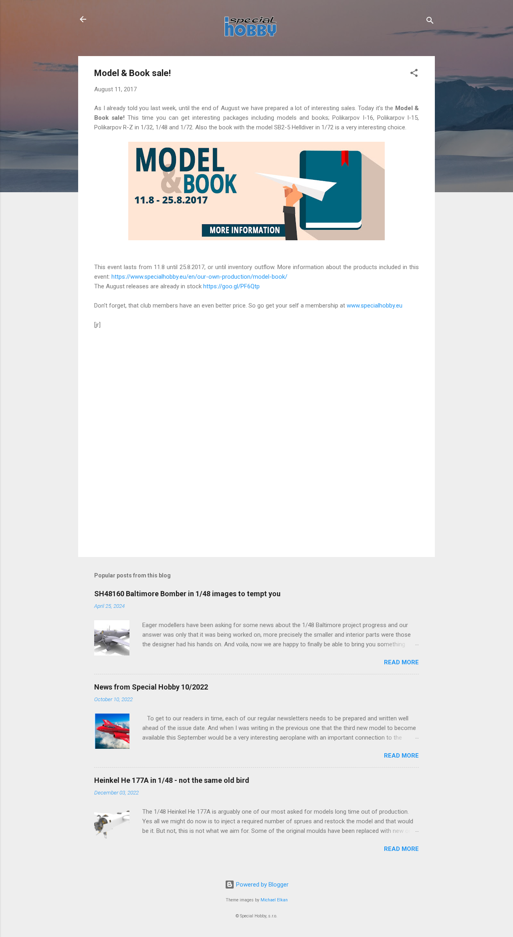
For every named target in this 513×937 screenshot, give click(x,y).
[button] (414, 74)
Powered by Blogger (261, 884)
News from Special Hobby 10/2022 (151, 687)
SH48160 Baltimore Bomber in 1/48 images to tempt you (187, 593)
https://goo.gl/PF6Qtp (231, 286)
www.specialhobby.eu (374, 305)
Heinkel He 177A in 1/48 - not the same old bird (171, 780)
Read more (401, 662)
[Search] (430, 22)
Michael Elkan (274, 900)
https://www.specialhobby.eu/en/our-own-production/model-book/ (199, 276)
